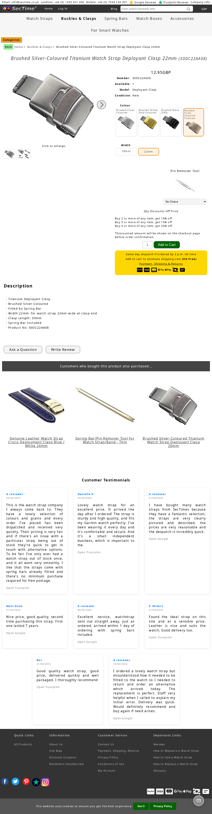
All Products (23, 744)
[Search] (188, 9)
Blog (114, 9)
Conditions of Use (111, 764)
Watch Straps (39, 18)
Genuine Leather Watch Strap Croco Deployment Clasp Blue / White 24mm (36, 442)
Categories (11, 39)
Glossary (159, 770)
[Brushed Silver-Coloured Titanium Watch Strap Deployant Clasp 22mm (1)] (24, 154)
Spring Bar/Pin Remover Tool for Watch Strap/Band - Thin (105, 440)
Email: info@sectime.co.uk (20, 2)
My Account (106, 770)
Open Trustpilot (18, 588)
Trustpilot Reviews (176, 2)
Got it (141, 806)
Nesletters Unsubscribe (66, 764)
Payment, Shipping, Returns (118, 751)
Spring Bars (116, 18)
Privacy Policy (108, 757)
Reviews (159, 744)
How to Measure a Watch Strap (176, 751)
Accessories (182, 18)
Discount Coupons (62, 757)
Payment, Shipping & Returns (161, 264)
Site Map (55, 751)
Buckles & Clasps (39, 47)
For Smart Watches (110, 30)
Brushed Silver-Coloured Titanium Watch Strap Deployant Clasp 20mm (173, 442)
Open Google (158, 539)
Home (49, 8)
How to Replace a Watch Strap (175, 764)
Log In (63, 8)
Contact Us (106, 744)
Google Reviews (145, 2)
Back (8, 47)
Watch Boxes (149, 18)
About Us (56, 744)
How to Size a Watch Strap (172, 757)
